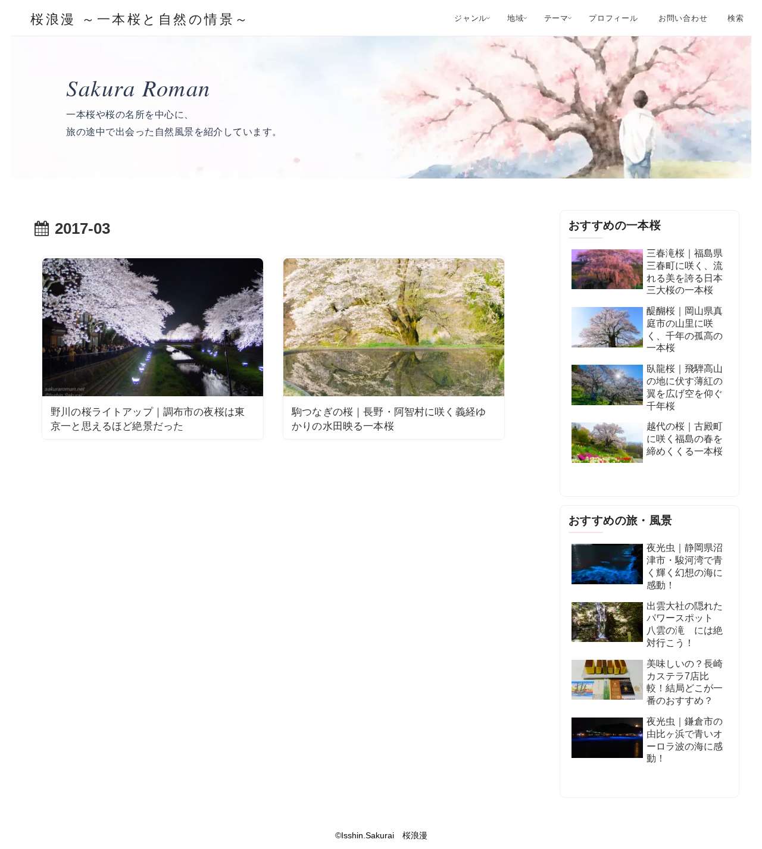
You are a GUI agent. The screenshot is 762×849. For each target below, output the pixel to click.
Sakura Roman (138, 87)
